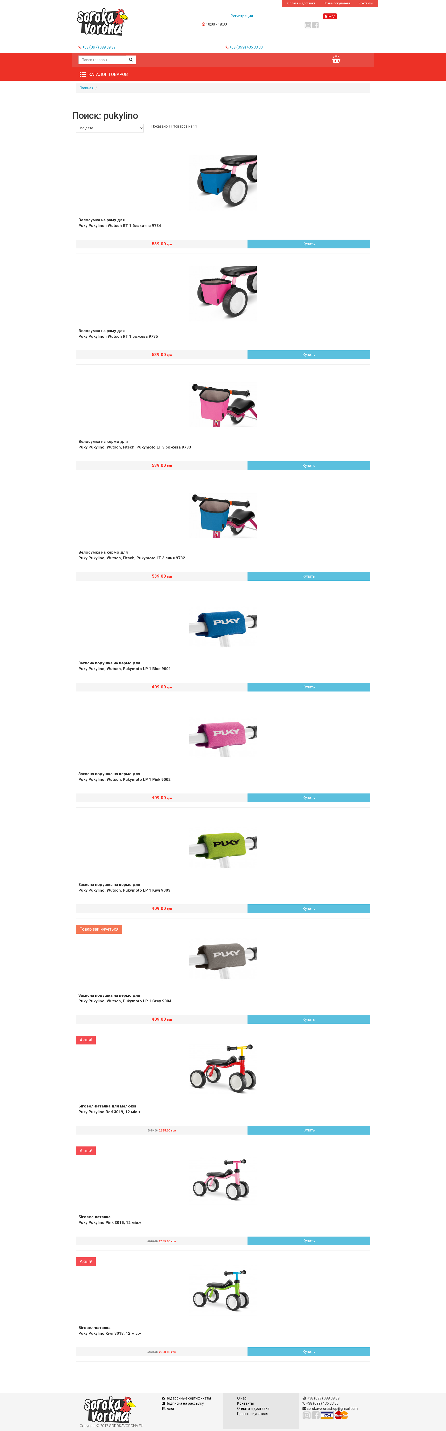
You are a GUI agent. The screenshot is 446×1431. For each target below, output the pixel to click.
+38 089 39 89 (99, 47)
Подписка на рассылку (184, 1403)
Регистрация (242, 16)
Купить (309, 244)
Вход (331, 16)
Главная (86, 88)
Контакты (366, 3)
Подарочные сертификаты (188, 1398)
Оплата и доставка (301, 3)
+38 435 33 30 (246, 47)
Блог (170, 1408)
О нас (241, 1398)
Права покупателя (337, 3)
